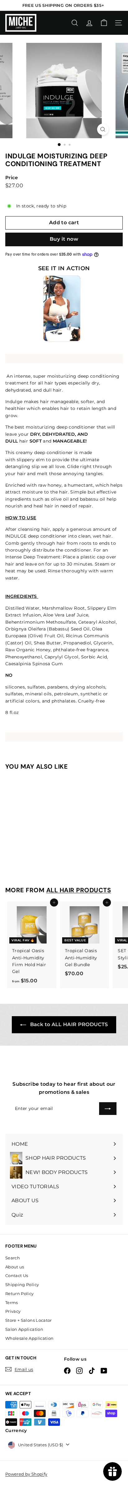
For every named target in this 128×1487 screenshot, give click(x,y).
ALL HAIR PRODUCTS (78, 890)
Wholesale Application (29, 1338)
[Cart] (104, 23)
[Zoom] (103, 129)
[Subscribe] (108, 1108)
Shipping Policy (22, 1284)
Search (12, 1257)
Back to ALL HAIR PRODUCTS (68, 1024)
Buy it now (64, 239)
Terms (11, 1302)
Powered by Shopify (26, 1473)
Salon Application (24, 1329)
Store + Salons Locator (28, 1320)
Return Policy (19, 1293)
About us (14, 1266)
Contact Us (16, 1275)
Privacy (13, 1311)
